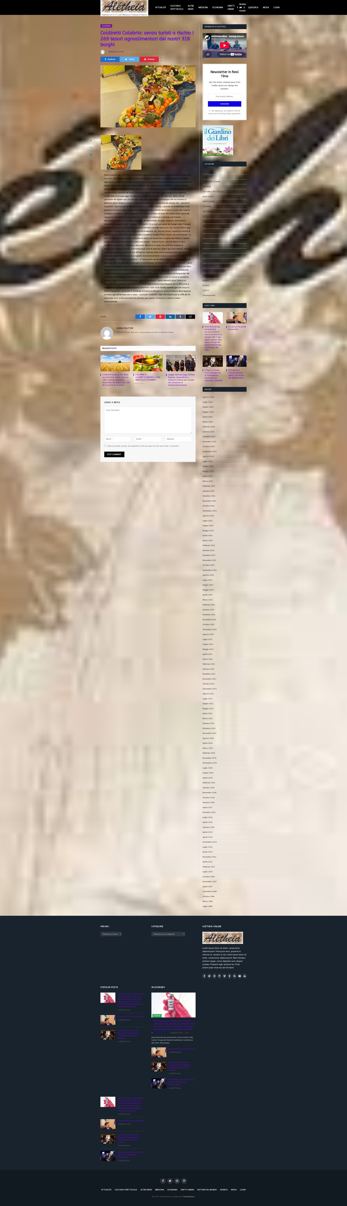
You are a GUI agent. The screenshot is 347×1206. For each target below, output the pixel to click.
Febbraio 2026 (209, 427)
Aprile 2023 (208, 595)
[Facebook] (91, 140)
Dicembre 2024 (209, 496)
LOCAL (205, 246)
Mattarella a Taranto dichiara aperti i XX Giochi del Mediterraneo (236, 374)
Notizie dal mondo (242, 7)
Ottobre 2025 (209, 446)
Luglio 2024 (208, 521)
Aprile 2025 (208, 476)
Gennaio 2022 (208, 669)
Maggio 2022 (208, 649)
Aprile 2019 (208, 778)
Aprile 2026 (208, 417)
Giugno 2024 (208, 526)
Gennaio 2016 (208, 827)
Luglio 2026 (208, 402)
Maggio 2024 (208, 531)
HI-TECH (206, 216)
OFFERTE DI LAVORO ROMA (214, 271)
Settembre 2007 (210, 882)
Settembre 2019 (210, 763)
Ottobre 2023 (209, 565)
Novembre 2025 (209, 442)
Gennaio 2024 (208, 550)
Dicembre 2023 (209, 555)
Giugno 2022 (208, 644)
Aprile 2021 (208, 713)
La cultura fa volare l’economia (237, 328)
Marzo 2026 (208, 422)
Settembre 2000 (210, 891)
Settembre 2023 (210, 570)
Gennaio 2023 (208, 610)
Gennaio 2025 (208, 491)
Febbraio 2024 (209, 545)
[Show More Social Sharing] (162, 59)
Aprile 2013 (208, 852)
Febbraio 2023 (209, 605)
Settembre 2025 (210, 451)
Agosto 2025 (208, 456)
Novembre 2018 (209, 793)
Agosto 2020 (208, 738)
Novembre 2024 (209, 501)
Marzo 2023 (208, 600)
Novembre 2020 (209, 733)
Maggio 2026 (208, 412)
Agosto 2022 (208, 634)
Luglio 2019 (208, 768)
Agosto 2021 (208, 694)
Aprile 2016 (208, 822)
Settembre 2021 (210, 689)
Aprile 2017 (208, 807)
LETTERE (206, 236)
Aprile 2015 (208, 832)
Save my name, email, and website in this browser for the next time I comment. (143, 446)
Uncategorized (209, 295)
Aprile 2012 (208, 862)
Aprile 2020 (208, 743)
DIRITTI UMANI (231, 7)
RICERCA (254, 7)
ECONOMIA (217, 7)
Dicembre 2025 (209, 437)
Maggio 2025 (208, 471)
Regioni (206, 281)
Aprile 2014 (208, 837)
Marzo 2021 (208, 718)
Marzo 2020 (208, 748)
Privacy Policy (225, 114)
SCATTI (206, 290)
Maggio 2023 (208, 590)
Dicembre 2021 (209, 674)
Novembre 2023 (209, 560)
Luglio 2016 (208, 817)
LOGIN (276, 7)
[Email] (91, 168)
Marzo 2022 (208, 659)
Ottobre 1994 (209, 896)
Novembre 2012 (209, 857)
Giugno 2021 (208, 704)
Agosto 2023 (208, 575)
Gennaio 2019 (208, 788)
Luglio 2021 (208, 699)
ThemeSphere (189, 1197)
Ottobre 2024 (209, 506)
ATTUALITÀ (160, 7)
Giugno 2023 (208, 585)
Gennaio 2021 (208, 723)
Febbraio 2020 (209, 753)
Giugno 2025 (208, 466)
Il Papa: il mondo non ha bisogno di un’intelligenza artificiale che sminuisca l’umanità (213, 375)
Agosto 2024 (208, 516)
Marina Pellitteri (116, 52)
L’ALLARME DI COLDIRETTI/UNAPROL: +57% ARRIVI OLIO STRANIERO (147, 377)
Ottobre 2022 (209, 624)
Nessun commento (148, 52)
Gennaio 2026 (208, 432)
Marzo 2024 (208, 540)
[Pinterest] (91, 161)
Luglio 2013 (208, 847)
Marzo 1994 (208, 901)
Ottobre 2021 (209, 684)
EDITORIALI (207, 211)
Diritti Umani (208, 196)
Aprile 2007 (208, 887)
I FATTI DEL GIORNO (211, 221)
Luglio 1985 (208, 906)
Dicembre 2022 (209, 615)
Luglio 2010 (208, 872)
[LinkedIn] (91, 154)
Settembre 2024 (210, 511)
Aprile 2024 (208, 535)
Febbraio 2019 (209, 783)
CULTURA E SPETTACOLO (176, 7)
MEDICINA (203, 7)
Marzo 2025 (208, 481)
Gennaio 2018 (208, 802)
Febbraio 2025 (209, 486)
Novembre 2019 (209, 758)
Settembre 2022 (210, 629)
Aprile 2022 (208, 654)
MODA (266, 7)
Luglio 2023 (208, 580)
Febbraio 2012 (209, 867)
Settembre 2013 (210, 842)
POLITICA (206, 276)
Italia (205, 231)
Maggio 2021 (208, 709)
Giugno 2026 (208, 407)
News (205, 261)
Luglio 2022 (208, 639)
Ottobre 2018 (209, 798)
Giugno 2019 (208, 773)
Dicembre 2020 (209, 728)
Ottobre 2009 (209, 877)
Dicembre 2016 (209, 812)
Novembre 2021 (209, 679)
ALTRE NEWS (191, 7)
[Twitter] (91, 147)
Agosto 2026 (208, 397)
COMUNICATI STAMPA (212, 182)
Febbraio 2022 (209, 664)
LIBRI (204, 241)
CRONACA (207, 187)
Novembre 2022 (209, 620)
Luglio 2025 (208, 461)
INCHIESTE (207, 226)
